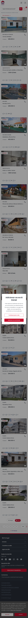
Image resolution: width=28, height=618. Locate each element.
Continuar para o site (14, 315)
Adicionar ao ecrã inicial (14, 320)
